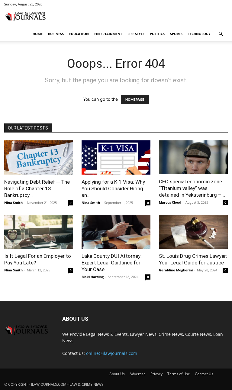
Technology (199, 33)
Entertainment (108, 33)
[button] (220, 34)
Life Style (135, 33)
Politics (157, 33)
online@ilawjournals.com (111, 353)
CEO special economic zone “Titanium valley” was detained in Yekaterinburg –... (192, 188)
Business (56, 33)
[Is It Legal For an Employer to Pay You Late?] (38, 232)
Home (38, 33)
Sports (176, 33)
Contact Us (204, 373)
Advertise (138, 373)
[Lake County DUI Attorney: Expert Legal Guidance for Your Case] (116, 232)
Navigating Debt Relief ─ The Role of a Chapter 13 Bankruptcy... (37, 188)
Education (79, 33)
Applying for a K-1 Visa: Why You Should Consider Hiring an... (113, 188)
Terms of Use (178, 373)
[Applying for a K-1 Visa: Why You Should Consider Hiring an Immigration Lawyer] (116, 157)
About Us (117, 373)
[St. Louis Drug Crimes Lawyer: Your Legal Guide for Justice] (193, 232)
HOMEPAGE (134, 99)
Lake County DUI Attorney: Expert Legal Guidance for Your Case (112, 262)
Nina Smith (13, 202)
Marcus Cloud (170, 202)
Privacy (156, 373)
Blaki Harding (93, 276)
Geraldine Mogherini (176, 270)
